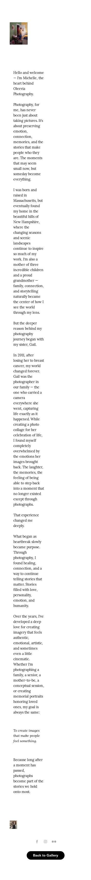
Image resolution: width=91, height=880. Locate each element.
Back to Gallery (45, 855)
